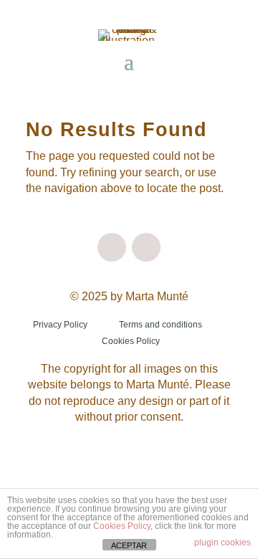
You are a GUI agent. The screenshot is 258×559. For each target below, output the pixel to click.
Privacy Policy (60, 325)
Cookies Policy (131, 341)
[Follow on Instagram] (111, 247)
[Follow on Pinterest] (146, 247)
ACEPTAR (129, 545)
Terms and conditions (160, 325)
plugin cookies (222, 543)
